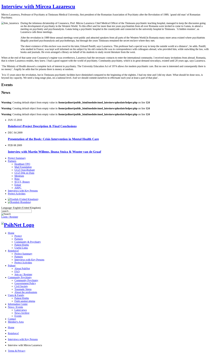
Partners (12, 161)
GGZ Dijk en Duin (24, 172)
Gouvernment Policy (25, 283)
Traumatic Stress (23, 289)
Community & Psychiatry (27, 241)
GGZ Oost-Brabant (24, 170)
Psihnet (11, 265)
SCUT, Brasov (22, 181)
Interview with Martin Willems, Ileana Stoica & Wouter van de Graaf (54, 151)
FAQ (17, 271)
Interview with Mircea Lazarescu (38, 6)
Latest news (20, 310)
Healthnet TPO (22, 164)
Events (17, 316)
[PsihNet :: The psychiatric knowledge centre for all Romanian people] (17, 225)
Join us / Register (23, 274)
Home (11, 233)
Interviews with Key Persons (23, 190)
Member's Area (16, 321)
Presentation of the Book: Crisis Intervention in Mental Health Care (53, 139)
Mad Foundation (23, 167)
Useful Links (21, 247)
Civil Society (21, 286)
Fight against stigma (24, 301)
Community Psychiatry (20, 277)
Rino (17, 178)
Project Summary (17, 158)
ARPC (17, 187)
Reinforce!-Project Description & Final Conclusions (42, 126)
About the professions (25, 292)
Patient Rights (21, 244)
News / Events (15, 307)
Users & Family (16, 295)
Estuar (17, 184)
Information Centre (18, 304)
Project (18, 236)
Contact (12, 318)
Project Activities (16, 193)
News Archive (21, 313)
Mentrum (19, 175)
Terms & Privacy (16, 350)
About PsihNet (22, 268)
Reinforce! (13, 250)
